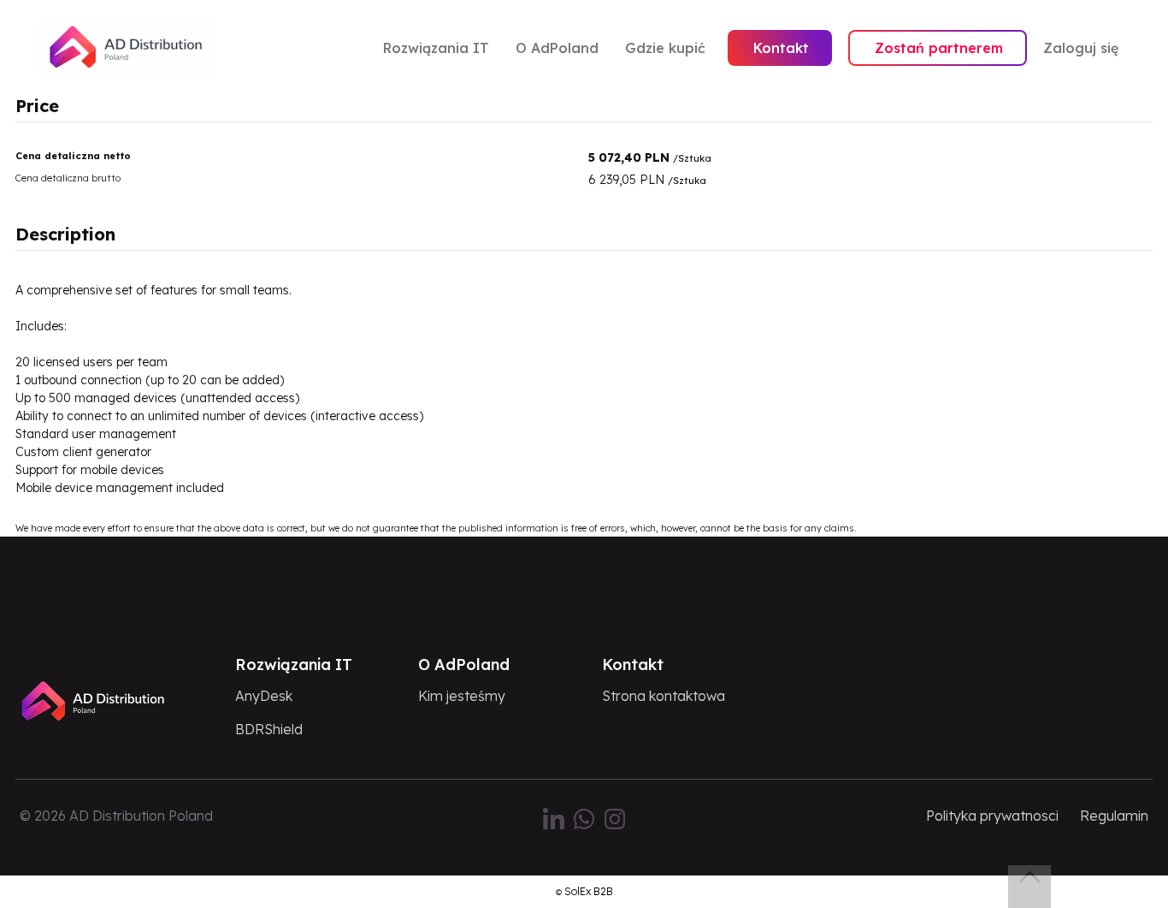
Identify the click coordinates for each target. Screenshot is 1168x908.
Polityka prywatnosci (992, 815)
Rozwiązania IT (436, 48)
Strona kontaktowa (663, 695)
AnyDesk (263, 695)
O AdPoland (557, 48)
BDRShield (269, 729)
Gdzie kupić (665, 48)
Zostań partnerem (939, 48)
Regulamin (1114, 815)
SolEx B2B (588, 891)
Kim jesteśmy (461, 695)
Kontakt (781, 48)
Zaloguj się (1080, 48)
